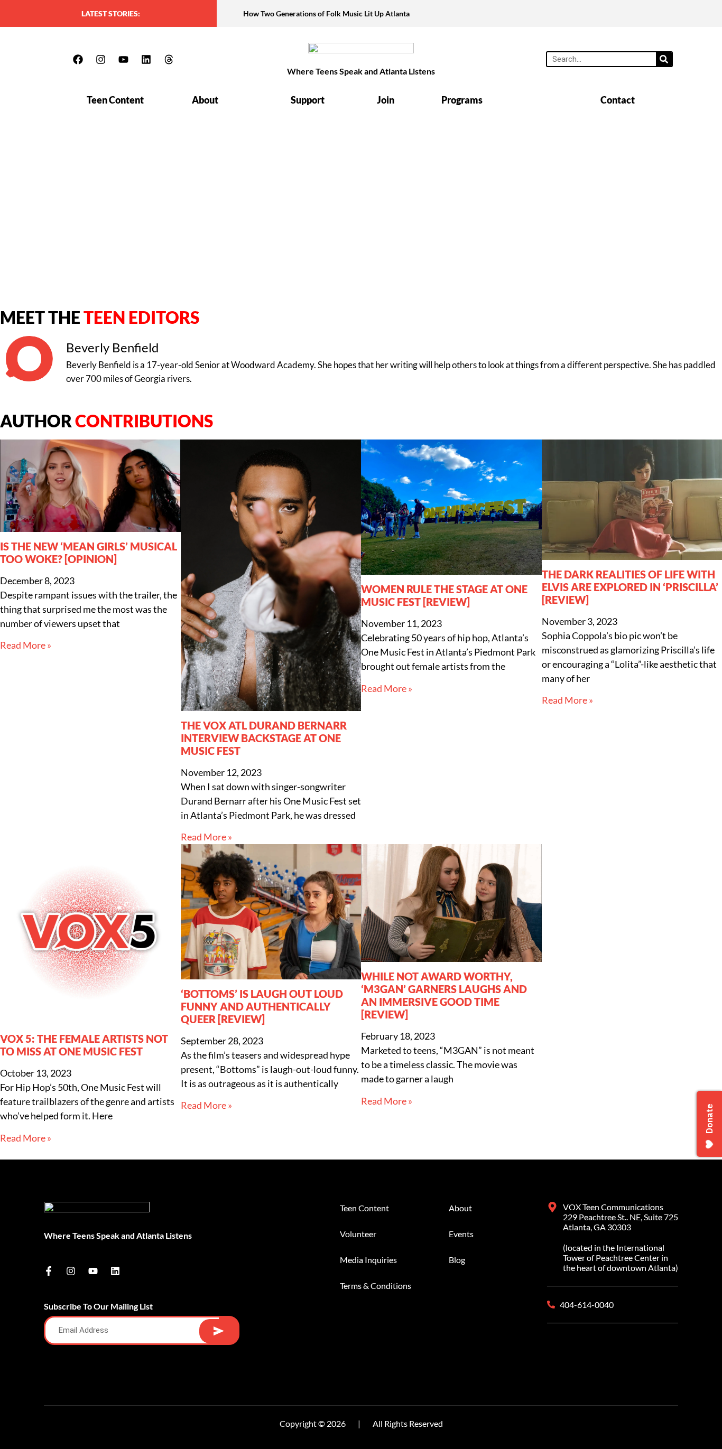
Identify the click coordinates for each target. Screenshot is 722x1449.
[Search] (664, 59)
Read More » (25, 645)
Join (385, 100)
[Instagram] (100, 59)
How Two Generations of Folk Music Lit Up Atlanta (326, 13)
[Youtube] (123, 59)
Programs (462, 100)
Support (308, 100)
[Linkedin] (146, 59)
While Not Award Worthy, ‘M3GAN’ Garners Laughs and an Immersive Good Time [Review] (444, 995)
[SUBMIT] (218, 1331)
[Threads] (169, 59)
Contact (617, 100)
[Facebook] (78, 59)
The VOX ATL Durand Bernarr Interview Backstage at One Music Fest (264, 738)
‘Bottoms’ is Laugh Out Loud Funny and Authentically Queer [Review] (262, 1006)
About (205, 100)
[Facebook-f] (48, 1271)
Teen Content (115, 100)
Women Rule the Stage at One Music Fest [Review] (444, 595)
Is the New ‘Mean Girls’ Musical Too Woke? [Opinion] (88, 552)
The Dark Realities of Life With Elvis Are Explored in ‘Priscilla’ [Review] (630, 587)
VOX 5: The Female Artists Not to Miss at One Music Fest (84, 1045)
